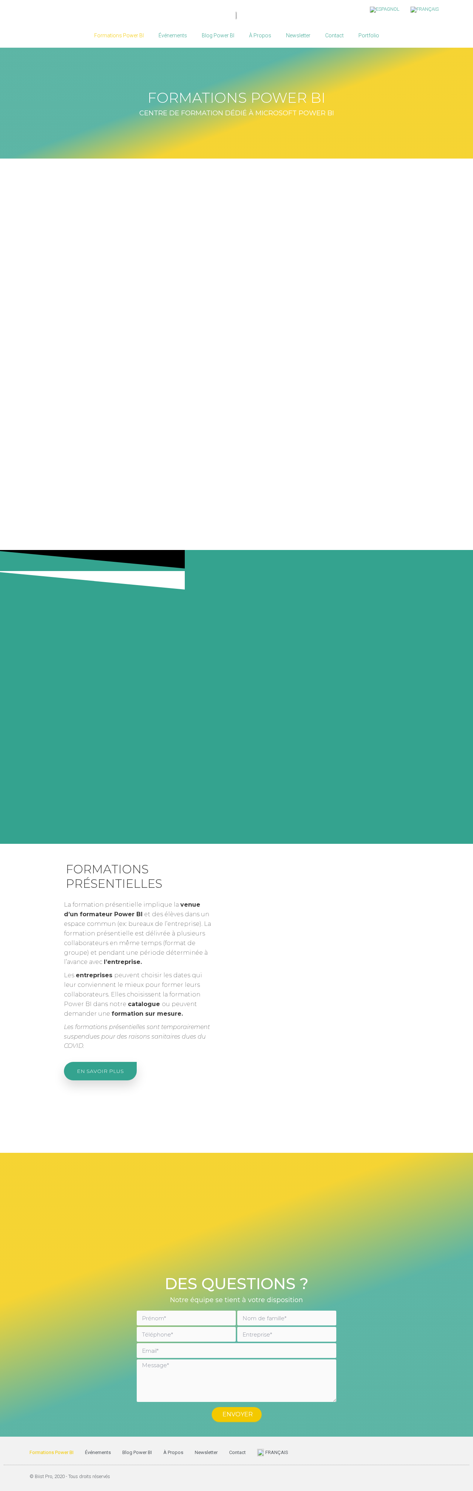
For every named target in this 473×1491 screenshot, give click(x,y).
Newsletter (298, 35)
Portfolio (368, 35)
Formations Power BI (119, 35)
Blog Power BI (218, 35)
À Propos (260, 35)
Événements (173, 35)
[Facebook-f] (395, 1476)
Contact (334, 35)
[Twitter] (410, 1476)
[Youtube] (425, 1476)
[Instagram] (439, 1476)
